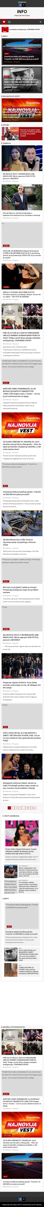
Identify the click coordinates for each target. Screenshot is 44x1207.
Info (6, 53)
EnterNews (27, 1205)
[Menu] (9, 22)
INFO (22, 12)
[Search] (40, 22)
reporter (17, 62)
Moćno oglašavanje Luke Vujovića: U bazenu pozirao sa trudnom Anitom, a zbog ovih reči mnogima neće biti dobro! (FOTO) (28, 872)
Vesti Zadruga (12, 844)
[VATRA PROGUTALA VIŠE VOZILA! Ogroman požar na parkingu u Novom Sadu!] (22, 523)
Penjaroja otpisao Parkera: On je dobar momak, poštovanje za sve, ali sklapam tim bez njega (22, 685)
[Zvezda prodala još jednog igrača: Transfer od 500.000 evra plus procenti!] (22, 475)
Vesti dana (7, 106)
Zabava (6, 168)
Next (33, 808)
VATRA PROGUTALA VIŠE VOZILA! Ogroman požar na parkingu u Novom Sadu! (19, 542)
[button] (9, 22)
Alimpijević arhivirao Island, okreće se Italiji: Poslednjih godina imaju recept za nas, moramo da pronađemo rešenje (20, 785)
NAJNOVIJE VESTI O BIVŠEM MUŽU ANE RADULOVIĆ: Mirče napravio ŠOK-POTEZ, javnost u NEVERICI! (19, 176)
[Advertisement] (22, 1003)
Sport (6, 382)
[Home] (4, 21)
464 (28, 808)
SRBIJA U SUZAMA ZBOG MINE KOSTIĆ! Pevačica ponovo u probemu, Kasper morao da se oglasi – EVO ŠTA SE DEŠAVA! (22, 294)
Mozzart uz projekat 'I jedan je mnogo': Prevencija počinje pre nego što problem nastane (20, 589)
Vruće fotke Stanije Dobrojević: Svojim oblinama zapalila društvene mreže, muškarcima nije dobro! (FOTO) (21, 851)
